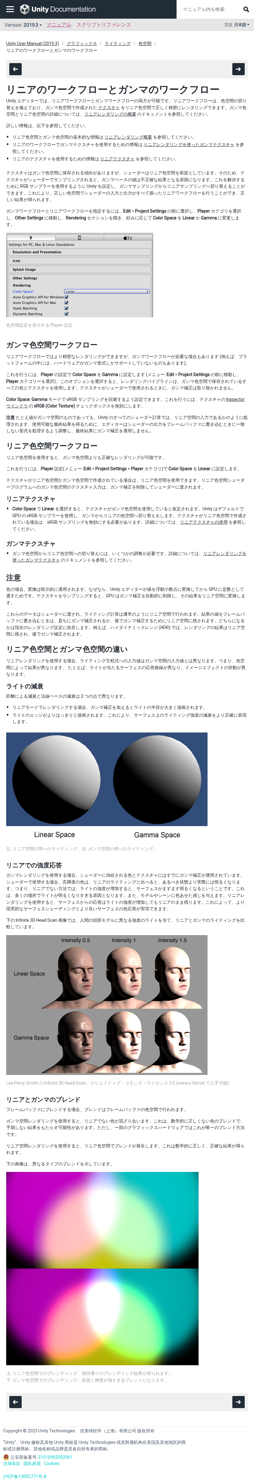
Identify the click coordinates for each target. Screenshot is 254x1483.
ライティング (118, 43)
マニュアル (58, 24)
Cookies (51, 1463)
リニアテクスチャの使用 (204, 522)
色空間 (144, 43)
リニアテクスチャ (117, 158)
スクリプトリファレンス (104, 24)
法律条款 (11, 1463)
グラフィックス (82, 43)
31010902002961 (55, 1457)
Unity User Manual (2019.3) (32, 43)
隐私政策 (32, 1463)
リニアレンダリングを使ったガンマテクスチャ (188, 144)
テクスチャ (109, 107)
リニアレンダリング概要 (128, 137)
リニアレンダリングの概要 (110, 114)
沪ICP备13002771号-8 (24, 1476)
